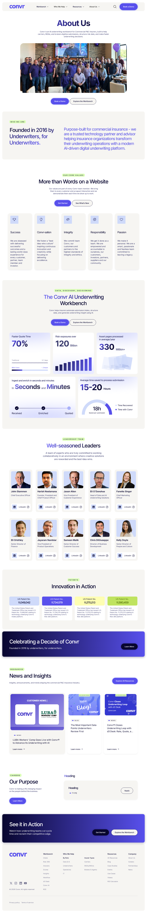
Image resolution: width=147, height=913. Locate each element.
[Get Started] (63, 203)
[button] (42, 6)
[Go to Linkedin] (20, 883)
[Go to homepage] (18, 855)
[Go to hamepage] (17, 6)
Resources (77, 7)
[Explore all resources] (125, 681)
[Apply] (127, 791)
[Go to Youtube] (25, 883)
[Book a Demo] (129, 6)
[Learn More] (129, 647)
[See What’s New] (82, 203)
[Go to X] (11, 883)
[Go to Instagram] (16, 883)
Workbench (41, 7)
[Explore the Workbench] (83, 101)
